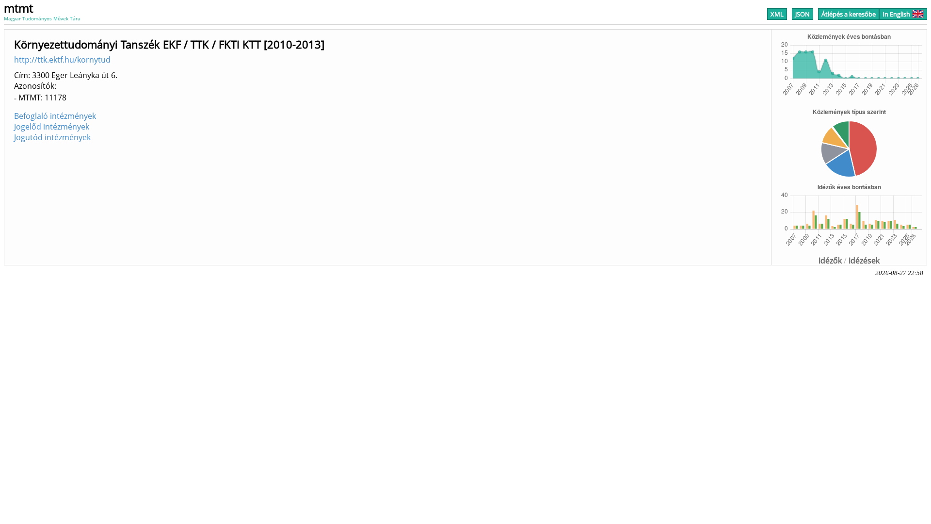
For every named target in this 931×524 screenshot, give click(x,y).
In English (896, 14)
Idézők (830, 260)
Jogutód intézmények (52, 137)
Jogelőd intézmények (51, 126)
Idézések (864, 260)
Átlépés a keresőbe (848, 14)
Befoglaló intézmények (55, 116)
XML (777, 14)
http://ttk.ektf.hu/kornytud (62, 59)
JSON (802, 14)
